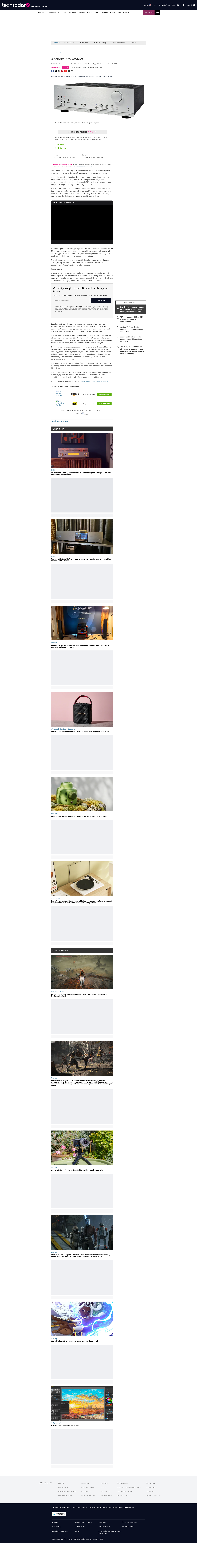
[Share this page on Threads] (69, 71)
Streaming (72, 12)
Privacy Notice (62, 308)
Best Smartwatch (106, 1495)
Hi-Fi (59, 53)
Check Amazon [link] (60, 144)
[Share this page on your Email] (72, 71)
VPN (96, 12)
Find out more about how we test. (82, 167)
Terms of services (79, 306)
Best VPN (134, 43)
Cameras (104, 12)
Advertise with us (104, 1527)
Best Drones (150, 1491)
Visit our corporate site (126, 1507)
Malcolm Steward (78, 67)
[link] (60, 394)
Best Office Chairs (123, 1495)
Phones (41, 12)
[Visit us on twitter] (159, 5)
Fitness (82, 12)
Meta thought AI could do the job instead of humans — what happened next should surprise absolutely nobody (132, 350)
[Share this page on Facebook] (52, 71)
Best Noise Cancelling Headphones (129, 1487)
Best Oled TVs (105, 1491)
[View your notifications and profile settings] (183, 5)
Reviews (65, 68)
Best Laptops (85, 1483)
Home (112, 12)
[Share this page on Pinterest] (62, 71)
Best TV (103, 1487)
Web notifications (128, 1527)
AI (59, 12)
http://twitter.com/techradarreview (94, 381)
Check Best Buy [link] (60, 148)
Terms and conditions (129, 1522)
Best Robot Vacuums (153, 1495)
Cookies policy (80, 1527)
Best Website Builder (65, 1495)
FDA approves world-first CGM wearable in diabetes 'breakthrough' (131, 319)
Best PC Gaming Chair (88, 1495)
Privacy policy (56, 1527)
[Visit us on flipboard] (165, 5)
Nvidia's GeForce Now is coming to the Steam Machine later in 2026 (131, 329)
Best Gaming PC (86, 1491)
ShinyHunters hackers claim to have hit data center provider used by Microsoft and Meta (132, 309)
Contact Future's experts (83, 1522)
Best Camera (150, 1483)
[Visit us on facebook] (156, 5)
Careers (77, 1531)
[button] (191, 5)
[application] (82, 222)
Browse (126, 12)
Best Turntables (122, 1483)
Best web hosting (100, 43)
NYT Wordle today (118, 43)
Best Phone (104, 1483)
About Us (55, 1522)
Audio (89, 12)
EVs (119, 12)
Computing (51, 12)
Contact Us (102, 1522)
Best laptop (84, 43)
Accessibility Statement (60, 1531)
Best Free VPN (63, 1487)
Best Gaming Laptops (88, 1487)
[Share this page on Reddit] (59, 71)
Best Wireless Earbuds (124, 1491)
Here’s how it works (108, 76)
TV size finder (69, 43)
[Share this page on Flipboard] (65, 71)
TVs (64, 12)
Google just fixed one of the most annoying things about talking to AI (131, 339)
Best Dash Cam (151, 1487)
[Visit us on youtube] (162, 5)
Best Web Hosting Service (67, 1491)
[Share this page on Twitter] (55, 71)
